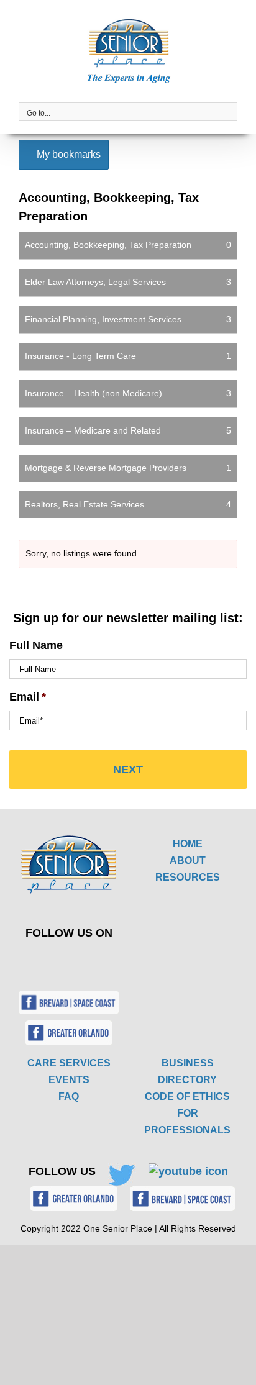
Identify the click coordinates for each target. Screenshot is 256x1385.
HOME (188, 843)
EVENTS (68, 1079)
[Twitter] (60, 960)
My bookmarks (67, 154)
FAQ (68, 1096)
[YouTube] (89, 960)
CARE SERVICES (69, 1063)
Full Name (36, 645)
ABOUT (188, 860)
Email (27, 697)
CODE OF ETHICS (187, 1096)
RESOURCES (187, 877)
